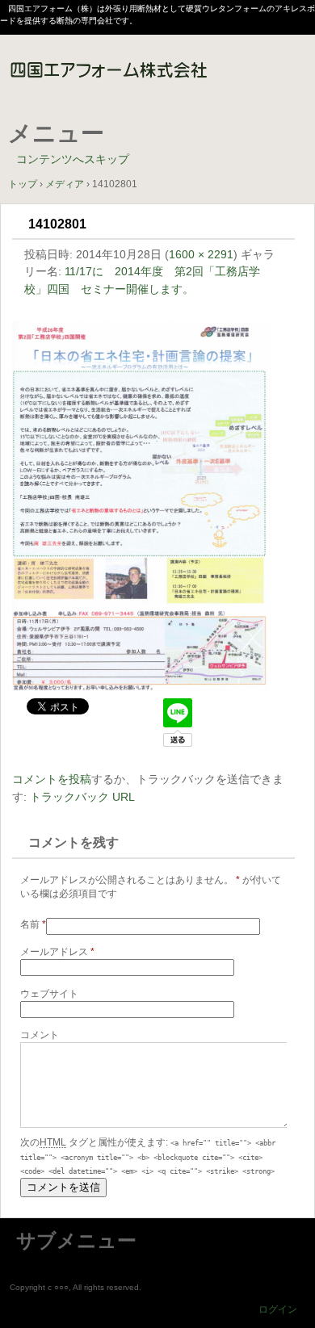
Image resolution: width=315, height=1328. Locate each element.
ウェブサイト (49, 994)
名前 (33, 924)
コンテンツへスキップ (72, 159)
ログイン (277, 1309)
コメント (39, 1035)
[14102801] (141, 687)
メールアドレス (57, 952)
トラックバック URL (82, 796)
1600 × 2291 (201, 254)
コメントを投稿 (51, 779)
